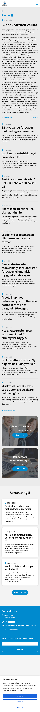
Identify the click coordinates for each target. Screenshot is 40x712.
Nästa (34, 117)
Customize (20, 702)
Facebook (14, 630)
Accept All (20, 696)
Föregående (8, 117)
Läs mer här (20, 435)
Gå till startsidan (9, 411)
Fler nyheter (20, 592)
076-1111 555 (9, 622)
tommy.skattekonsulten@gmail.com (20, 625)
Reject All (20, 707)
